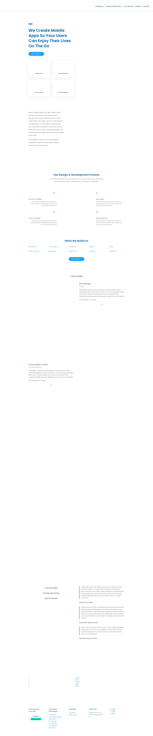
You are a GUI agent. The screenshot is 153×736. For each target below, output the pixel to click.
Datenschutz (73, 715)
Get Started (35, 53)
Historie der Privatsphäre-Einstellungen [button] (53, 721)
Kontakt (138, 6)
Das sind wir (128, 6)
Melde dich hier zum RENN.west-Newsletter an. (96, 715)
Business (39, 367)
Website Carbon (36, 719)
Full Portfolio (77, 433)
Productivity (32, 367)
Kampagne (98, 6)
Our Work (51, 606)
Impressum (72, 712)
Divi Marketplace (42, 699)
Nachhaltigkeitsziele (113, 6)
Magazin (146, 6)
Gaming (81, 286)
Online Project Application (76, 660)
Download (84, 310)
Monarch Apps (54, 699)
